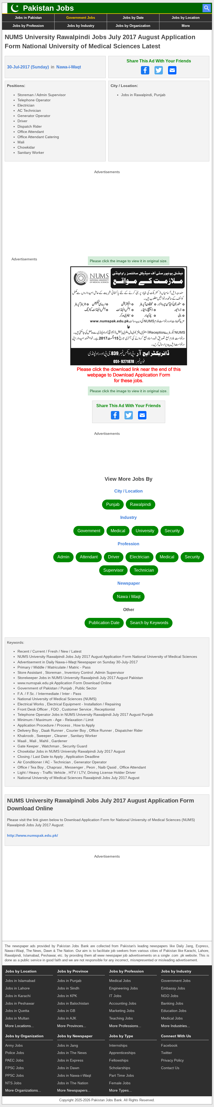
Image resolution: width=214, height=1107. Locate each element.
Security (172, 531)
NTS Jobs (13, 1083)
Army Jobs (14, 1045)
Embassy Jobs (173, 988)
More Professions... (125, 1026)
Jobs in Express (70, 1060)
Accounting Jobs (122, 1003)
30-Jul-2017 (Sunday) (28, 67)
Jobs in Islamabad (20, 981)
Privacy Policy (172, 1060)
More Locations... (19, 1026)
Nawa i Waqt (128, 596)
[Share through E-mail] (172, 70)
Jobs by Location (186, 18)
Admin (63, 557)
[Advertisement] (107, 212)
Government (89, 531)
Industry (128, 517)
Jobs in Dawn (68, 1068)
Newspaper (128, 583)
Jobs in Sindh (68, 988)
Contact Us (170, 1068)
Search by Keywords (149, 622)
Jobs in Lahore (17, 988)
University (145, 531)
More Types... (120, 1090)
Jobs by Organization (133, 26)
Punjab (113, 504)
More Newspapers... (74, 1090)
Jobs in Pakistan (28, 18)
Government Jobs (80, 18)
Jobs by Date (133, 18)
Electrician (139, 557)
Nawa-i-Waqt (68, 67)
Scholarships (119, 1068)
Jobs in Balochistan (73, 1003)
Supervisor (113, 570)
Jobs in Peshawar (19, 1003)
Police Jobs (14, 1053)
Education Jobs (173, 1011)
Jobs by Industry (80, 26)
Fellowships (118, 1060)
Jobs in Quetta (17, 1011)
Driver (113, 557)
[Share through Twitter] (158, 70)
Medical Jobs (120, 981)
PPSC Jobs (14, 1075)
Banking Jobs (172, 1003)
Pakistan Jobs (48, 8)
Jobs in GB (66, 1011)
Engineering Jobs (123, 988)
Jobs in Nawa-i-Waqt (74, 1075)
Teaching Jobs (121, 1018)
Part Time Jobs (121, 1075)
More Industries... (175, 1026)
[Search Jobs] (207, 8)
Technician (144, 570)
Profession (128, 544)
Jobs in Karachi (18, 996)
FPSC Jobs (14, 1068)
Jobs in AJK (66, 1018)
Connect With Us (176, 1036)
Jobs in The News (72, 1053)
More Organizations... (23, 1090)
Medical (118, 531)
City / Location (128, 491)
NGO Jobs (169, 996)
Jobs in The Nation (72, 1083)
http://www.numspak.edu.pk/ (32, 835)
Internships (118, 1045)
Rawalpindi (140, 504)
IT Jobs (115, 996)
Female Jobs (119, 1083)
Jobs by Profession (28, 26)
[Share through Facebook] (145, 70)
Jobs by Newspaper (74, 1036)
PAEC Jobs (14, 1060)
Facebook (169, 1045)
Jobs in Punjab (69, 981)
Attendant (89, 557)
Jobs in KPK (67, 996)
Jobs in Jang (67, 1045)
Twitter (166, 1053)
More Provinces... (71, 1026)
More (186, 26)
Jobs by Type (121, 1036)
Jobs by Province (72, 971)
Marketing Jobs (121, 1011)
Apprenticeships (122, 1053)
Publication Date (104, 622)
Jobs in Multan (17, 1018)
